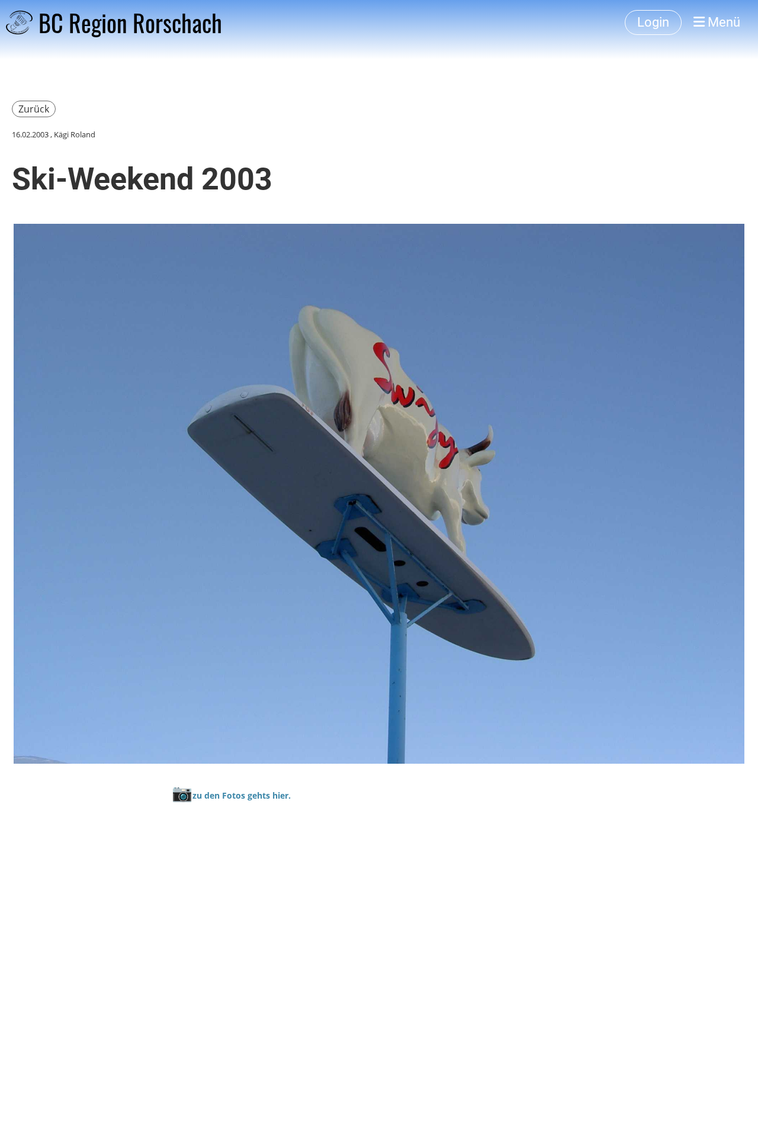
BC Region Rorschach (130, 22)
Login (653, 22)
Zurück (33, 108)
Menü (722, 22)
